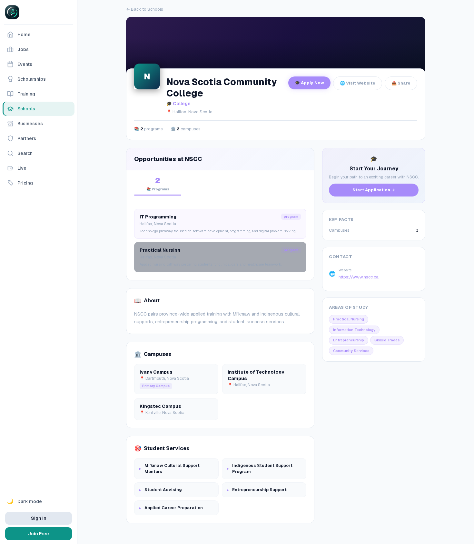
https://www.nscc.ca (359, 277)
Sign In (38, 518)
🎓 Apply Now (309, 83)
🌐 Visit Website (357, 83)
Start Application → (373, 190)
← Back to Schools (144, 9)
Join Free (38, 534)
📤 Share (400, 83)
